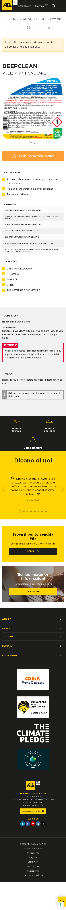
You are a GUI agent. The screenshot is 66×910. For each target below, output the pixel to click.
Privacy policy (33, 857)
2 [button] (35, 142)
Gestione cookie (33, 866)
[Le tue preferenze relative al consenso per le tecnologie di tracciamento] (61, 905)
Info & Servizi (9, 655)
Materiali (7, 646)
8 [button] (46, 511)
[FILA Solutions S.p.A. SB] (9, 5)
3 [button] (27, 511)
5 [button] (35, 511)
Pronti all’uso (41, 19)
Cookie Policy (33, 862)
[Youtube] (33, 823)
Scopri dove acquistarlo (36, 156)
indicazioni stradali (32, 811)
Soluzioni (7, 636)
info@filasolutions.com (33, 805)
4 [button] (31, 511)
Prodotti (16, 19)
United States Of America (30, 6)
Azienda (6, 619)
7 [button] (42, 511)
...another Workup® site (33, 875)
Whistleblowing (33, 871)
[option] (33, 108)
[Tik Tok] (43, 823)
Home (8, 19)
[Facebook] (27, 823)
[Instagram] (38, 823)
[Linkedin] (22, 823)
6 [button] (38, 511)
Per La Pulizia (27, 19)
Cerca (31, 551)
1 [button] (31, 142)
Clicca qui (33, 592)
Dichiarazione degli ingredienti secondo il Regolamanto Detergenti (34, 394)
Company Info (33, 853)
